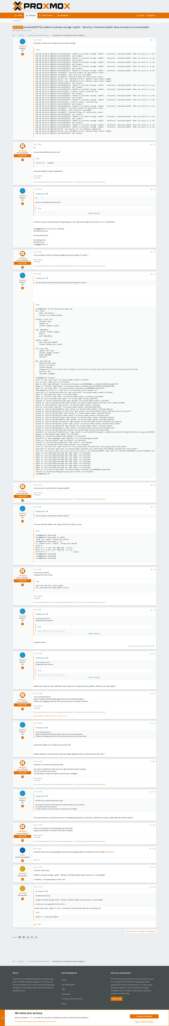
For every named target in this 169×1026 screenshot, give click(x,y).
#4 (154, 252)
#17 (154, 867)
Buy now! (117, 999)
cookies (31, 1017)
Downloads (66, 994)
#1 (154, 40)
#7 (154, 507)
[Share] (151, 40)
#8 (154, 569)
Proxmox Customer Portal (72, 999)
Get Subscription (68, 984)
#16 (154, 849)
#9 (154, 610)
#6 (154, 485)
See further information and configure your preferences (35, 1021)
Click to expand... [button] (94, 213)
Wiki (63, 989)
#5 (154, 274)
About (64, 1003)
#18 (154, 887)
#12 (154, 723)
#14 (154, 792)
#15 (154, 825)
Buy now (82, 182)
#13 (154, 761)
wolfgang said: (41, 194)
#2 (154, 144)
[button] (54, 15)
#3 (154, 189)
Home (64, 980)
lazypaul (17, 30)
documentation (100, 182)
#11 (154, 694)
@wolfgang (109, 852)
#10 (154, 654)
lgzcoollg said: (40, 891)
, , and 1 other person (51, 716)
